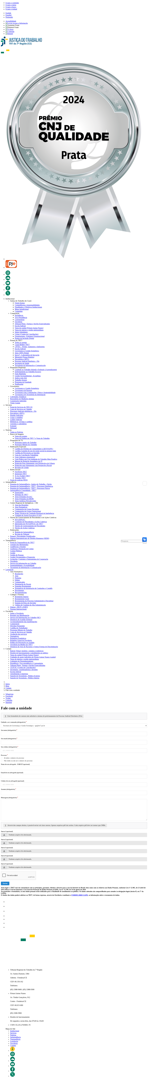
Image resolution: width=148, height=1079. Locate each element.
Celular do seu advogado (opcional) (12, 781)
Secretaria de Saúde (22, 363)
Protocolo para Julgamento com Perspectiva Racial (33, 465)
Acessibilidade (11, 21)
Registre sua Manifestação (19, 615)
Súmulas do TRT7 (21, 495)
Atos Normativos (21, 507)
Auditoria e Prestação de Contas (22, 549)
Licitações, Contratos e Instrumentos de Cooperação (29, 559)
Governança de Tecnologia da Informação (30, 395)
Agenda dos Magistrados (19, 545)
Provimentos (19, 590)
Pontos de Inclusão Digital (24, 338)
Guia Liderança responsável (25, 457)
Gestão (12, 553)
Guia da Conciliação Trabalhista (26, 455)
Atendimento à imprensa (19, 674)
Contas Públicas (16, 551)
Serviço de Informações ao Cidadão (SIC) (25, 617)
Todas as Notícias (16, 432)
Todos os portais (21, 343)
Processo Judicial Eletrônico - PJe (27, 361)
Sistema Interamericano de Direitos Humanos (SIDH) (29, 538)
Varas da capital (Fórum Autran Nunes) (29, 328)
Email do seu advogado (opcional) (12, 772)
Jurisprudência (15, 1037)
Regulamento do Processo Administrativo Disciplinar (34, 601)
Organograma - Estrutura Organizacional (30, 336)
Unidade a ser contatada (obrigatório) (13, 722)
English (8, 13)
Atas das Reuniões (21, 505)
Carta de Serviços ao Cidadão (21, 409)
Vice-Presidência (21, 318)
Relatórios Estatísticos (18, 638)
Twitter (8, 698)
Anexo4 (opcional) (7, 856)
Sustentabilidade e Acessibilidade (22, 565)
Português (9, 17)
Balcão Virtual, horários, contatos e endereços (26, 651)
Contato (13, 1045)
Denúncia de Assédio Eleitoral (21, 620)
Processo (4, 755)
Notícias (13, 1035)
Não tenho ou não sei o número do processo (18, 761)
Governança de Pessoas (23, 390)
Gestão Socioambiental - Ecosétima (28, 376)
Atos (16, 576)
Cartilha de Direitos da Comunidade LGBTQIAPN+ (34, 449)
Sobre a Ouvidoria (17, 613)
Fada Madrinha (20, 374)
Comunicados (20, 582)
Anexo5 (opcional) (7, 864)
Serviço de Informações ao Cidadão (23, 563)
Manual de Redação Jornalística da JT (28, 461)
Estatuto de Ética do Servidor (25, 603)
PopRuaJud (19, 384)
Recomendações (21, 592)
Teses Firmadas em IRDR (24, 499)
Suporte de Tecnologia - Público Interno (24, 678)
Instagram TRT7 (21, 474)
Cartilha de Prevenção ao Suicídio (27, 453)
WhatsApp (9, 694)
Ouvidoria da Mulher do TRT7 (21, 645)
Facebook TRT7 (21, 472)
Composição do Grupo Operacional (28, 511)
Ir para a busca (11, 7)
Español (8, 15)
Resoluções (19, 574)
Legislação (9, 570)
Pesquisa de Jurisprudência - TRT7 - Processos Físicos (30, 488)
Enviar (5, 883)
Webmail (13, 428)
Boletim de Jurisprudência (24, 532)
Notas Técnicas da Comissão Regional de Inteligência (34, 513)
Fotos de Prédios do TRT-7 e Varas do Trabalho (32, 438)
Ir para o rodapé (11, 9)
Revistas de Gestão (22, 467)
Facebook (9, 696)
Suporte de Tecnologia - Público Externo (25, 676)
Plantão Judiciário (16, 415)
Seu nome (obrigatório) (8, 730)
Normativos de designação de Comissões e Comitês (33, 588)
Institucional (14, 1031)
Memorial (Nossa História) (24, 357)
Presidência (19, 315)
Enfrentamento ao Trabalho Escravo (28, 372)
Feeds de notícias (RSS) (19, 480)
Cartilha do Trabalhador (19, 628)
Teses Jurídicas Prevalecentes (25, 501)
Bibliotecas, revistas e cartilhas (21, 422)
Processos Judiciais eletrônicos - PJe (23, 411)
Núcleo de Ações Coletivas (25, 528)
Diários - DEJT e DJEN (19, 607)
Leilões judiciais (16, 420)
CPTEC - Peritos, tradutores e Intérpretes (30, 347)
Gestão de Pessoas (17, 555)
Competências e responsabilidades (27, 305)
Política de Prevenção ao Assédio (22, 642)
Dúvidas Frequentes (17, 626)
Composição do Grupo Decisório (27, 509)
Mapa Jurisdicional (22, 309)
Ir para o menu (11, 5)
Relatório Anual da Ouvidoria (21, 640)
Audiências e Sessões (18, 547)
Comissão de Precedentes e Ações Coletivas (31, 522)
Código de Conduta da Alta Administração (30, 605)
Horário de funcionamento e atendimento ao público (29, 653)
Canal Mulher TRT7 (22, 345)
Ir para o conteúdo (12, 3)
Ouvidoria (18, 322)
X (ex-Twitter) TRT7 (22, 476)
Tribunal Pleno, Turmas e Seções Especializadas (32, 324)
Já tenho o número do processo (14, 758)
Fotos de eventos (21, 436)
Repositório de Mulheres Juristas (22, 399)
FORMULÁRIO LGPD (79, 895)
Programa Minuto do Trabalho (26, 445)
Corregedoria (19, 320)
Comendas (19, 311)
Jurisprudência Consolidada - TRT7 (23, 490)
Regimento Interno (21, 597)
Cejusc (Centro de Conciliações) (26, 334)
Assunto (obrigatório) (8, 789)
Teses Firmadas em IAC (23, 497)
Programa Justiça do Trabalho (25, 442)
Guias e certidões (16, 417)
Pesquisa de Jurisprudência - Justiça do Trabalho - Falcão (31, 484)
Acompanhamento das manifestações (23, 622)
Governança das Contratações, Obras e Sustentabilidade (35, 392)
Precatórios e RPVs (22, 359)
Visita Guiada (15, 403)
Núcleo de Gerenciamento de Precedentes (30, 526)
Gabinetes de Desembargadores (21, 661)
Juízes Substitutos (21, 332)
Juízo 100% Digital (22, 353)
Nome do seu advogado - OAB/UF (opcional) (15, 764)
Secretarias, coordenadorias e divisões (24, 670)
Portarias (18, 578)
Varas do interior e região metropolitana (29, 330)
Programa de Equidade (23, 382)
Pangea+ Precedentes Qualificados (22, 536)
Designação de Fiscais (23, 584)
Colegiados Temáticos (18, 397)
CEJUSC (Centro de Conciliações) (23, 667)
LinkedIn (9, 700)
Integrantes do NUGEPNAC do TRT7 (29, 524)
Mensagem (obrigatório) (9, 797)
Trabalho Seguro (21, 380)
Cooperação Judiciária (18, 401)
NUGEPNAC (20, 520)
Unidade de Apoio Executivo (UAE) (28, 515)
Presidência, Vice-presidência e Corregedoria (26, 663)
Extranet (13, 426)
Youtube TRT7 (20, 478)
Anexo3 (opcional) (7, 847)
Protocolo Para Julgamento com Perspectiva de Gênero (35, 463)
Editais (17, 580)
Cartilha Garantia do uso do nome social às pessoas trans (35, 451)
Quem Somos (20, 303)
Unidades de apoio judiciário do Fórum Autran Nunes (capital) (33, 657)
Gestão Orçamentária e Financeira (22, 557)
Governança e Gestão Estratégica (27, 351)
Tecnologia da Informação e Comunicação (30, 365)
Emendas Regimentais (23, 586)
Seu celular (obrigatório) (9, 747)
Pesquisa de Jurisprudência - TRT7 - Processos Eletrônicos (31, 486)
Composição (14, 624)
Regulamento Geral (22, 599)
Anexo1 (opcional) (7, 831)
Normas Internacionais (18, 609)
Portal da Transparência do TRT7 (22, 542)
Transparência (15, 1039)
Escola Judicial (20, 326)
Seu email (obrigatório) (8, 738)
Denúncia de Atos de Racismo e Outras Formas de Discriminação (34, 647)
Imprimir (9, 702)
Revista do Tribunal (22, 534)
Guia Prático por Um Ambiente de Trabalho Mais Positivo (36, 459)
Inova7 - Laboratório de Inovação (27, 355)
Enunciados (19, 492)
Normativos (14, 636)
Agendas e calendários (18, 424)
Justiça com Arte (21, 378)
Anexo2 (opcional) (7, 839)
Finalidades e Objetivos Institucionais (28, 307)
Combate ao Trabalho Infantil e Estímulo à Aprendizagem (36, 370)
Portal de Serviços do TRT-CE (21, 407)
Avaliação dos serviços (18, 634)
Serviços (13, 1033)
